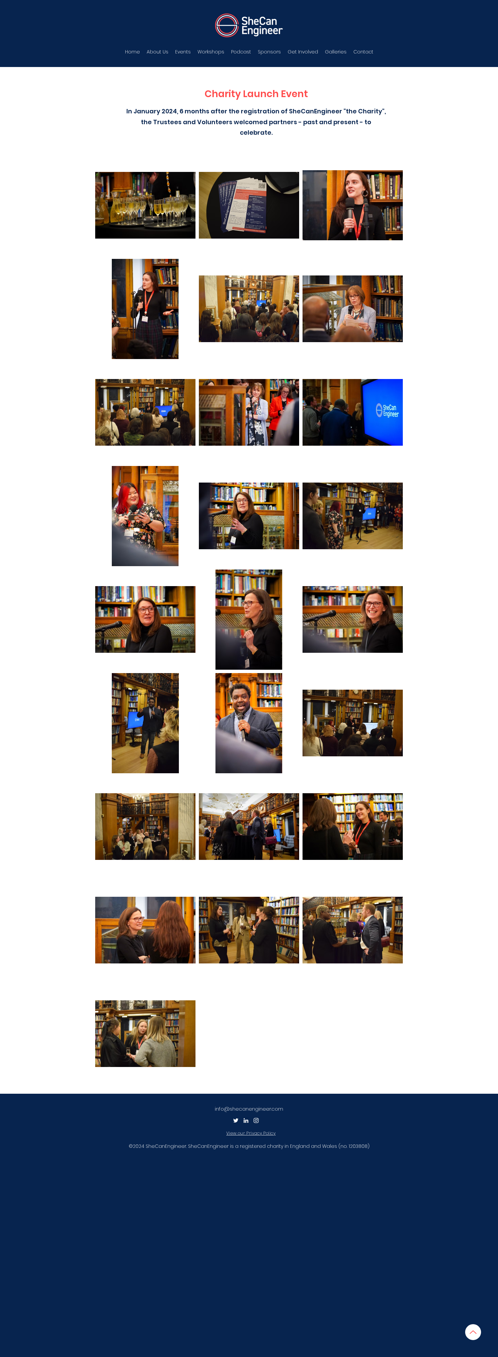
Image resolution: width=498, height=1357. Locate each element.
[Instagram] (256, 1120)
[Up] (473, 1332)
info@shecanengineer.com (249, 1108)
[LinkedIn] (246, 1120)
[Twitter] (235, 1120)
